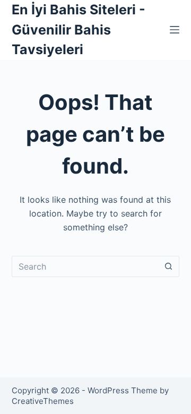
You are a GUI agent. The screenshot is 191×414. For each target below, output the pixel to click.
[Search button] (168, 266)
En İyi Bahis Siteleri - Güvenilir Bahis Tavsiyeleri (78, 29)
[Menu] (174, 29)
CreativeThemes (43, 401)
